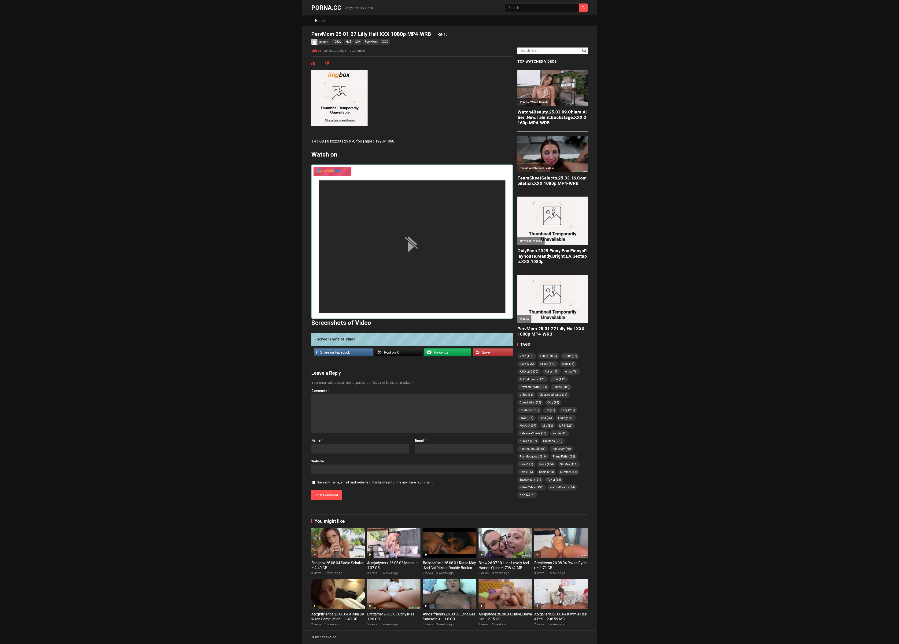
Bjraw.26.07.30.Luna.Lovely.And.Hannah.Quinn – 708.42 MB (504, 565)
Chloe (526, 394)
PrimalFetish (564, 456)
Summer (568, 472)
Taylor (554, 479)
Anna (571, 371)
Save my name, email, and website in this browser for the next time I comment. (375, 482)
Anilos (552, 371)
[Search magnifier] (584, 51)
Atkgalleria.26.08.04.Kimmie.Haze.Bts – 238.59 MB (560, 616)
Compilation (530, 402)
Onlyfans (552, 441)
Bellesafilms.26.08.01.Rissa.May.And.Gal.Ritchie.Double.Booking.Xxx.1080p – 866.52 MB (449, 568)
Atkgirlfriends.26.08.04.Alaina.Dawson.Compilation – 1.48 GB (337, 616)
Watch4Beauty (562, 487)
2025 (527, 364)
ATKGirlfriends (532, 379)
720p (527, 356)
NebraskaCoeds (533, 433)
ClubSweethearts (553, 394)
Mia (547, 425)
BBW (559, 379)
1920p (570, 356)
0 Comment (357, 50)
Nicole (560, 433)
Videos (316, 50)
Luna (546, 418)
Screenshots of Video (336, 339)
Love (526, 418)
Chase (561, 387)
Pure (526, 464)
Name (317, 440)
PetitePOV (561, 448)
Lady (568, 410)
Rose (546, 464)
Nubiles (528, 441)
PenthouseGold (532, 448)
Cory (553, 402)
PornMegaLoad (533, 456)
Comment (320, 391)
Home (320, 20)
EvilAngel (529, 410)
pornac (323, 42)
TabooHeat (530, 479)
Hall (348, 41)
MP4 (565, 425)
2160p (548, 364)
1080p (337, 41)
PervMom (371, 41)
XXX (385, 41)
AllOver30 (529, 371)
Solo (526, 472)
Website (317, 461)
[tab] (332, 171)
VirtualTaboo (531, 487)
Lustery (566, 418)
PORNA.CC (326, 7)
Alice (568, 364)
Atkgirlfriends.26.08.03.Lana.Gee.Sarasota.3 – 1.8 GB (449, 616)
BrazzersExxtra (533, 387)
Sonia (546, 472)
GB (550, 410)
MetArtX (528, 425)
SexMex (569, 464)
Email (420, 440)
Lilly (358, 41)
